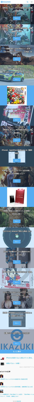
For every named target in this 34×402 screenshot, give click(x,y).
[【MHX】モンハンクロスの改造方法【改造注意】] (1, 377)
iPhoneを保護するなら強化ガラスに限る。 (19, 358)
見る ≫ (17, 18)
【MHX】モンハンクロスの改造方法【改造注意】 (14, 379)
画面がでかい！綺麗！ (13, 363)
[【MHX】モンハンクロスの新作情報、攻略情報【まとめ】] (1, 385)
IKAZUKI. (19, 401)
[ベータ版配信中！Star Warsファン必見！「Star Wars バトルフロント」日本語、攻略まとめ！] (1, 392)
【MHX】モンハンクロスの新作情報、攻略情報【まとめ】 (16, 387)
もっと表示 (17, 351)
